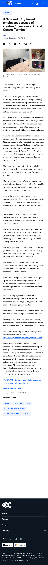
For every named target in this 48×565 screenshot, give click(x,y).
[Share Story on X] (10, 44)
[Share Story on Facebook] (4, 44)
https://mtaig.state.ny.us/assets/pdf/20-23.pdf (22, 337)
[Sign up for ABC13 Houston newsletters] (21, 538)
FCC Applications (22, 558)
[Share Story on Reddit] (15, 44)
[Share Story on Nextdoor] (20, 44)
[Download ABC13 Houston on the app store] (7, 545)
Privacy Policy (6, 553)
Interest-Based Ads (37, 555)
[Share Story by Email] (26, 44)
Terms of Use (25, 555)
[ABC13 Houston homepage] (9, 3)
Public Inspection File (8, 558)
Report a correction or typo (12, 388)
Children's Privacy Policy (34, 553)
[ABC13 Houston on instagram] (15, 538)
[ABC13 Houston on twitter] (10, 538)
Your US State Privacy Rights (11, 555)
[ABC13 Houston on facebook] (4, 538)
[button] (3, 3)
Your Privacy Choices (18, 553)
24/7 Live (18, 3)
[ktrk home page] (6, 505)
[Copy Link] (31, 44)
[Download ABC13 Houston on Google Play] (20, 545)
